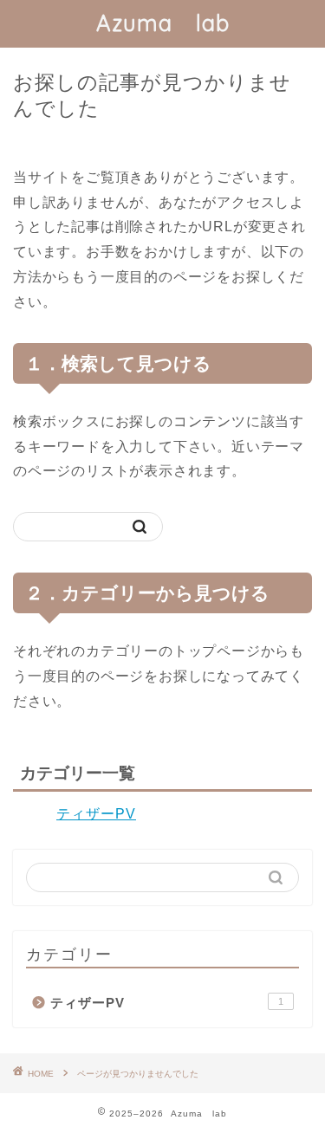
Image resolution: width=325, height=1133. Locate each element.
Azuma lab (163, 22)
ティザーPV (96, 813)
